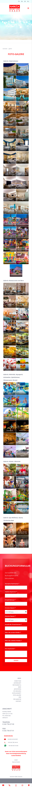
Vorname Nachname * (12, 584)
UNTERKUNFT (17, 683)
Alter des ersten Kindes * (13, 632)
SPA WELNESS (17, 691)
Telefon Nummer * (11, 592)
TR (19, 1)
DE (25, 1)
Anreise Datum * (10, 608)
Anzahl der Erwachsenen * (13, 624)
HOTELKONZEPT (16, 693)
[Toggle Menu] (28, 8)
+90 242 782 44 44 (13, 742)
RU (28, 1)
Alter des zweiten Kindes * (13, 640)
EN (22, 1)
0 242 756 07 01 (8, 731)
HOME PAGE (17, 681)
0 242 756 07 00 (8, 724)
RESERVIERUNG (8, 736)
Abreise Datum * (10, 616)
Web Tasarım (18, 776)
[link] (3, 785)
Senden (16, 660)
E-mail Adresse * (10, 600)
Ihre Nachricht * (10, 649)
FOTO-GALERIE (17, 695)
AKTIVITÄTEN (17, 689)
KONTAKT (18, 701)
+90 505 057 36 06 (13, 745)
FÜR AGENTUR (17, 699)
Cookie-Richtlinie (16, 755)
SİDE (20, 697)
